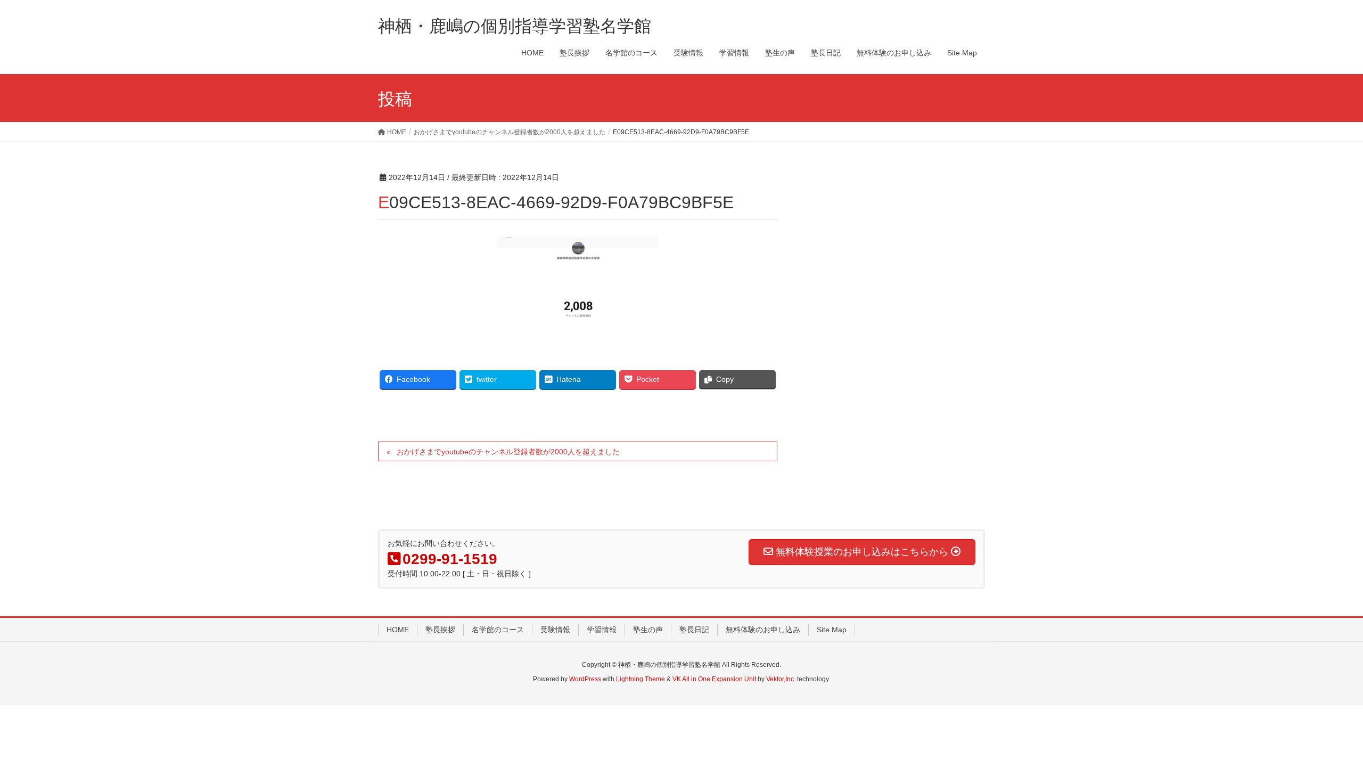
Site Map (832, 629)
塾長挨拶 (440, 629)
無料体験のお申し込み (763, 629)
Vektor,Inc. (780, 679)
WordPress (585, 679)
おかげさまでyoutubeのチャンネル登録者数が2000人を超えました (508, 451)
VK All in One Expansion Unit (714, 679)
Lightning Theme (640, 679)
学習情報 (602, 629)
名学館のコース (498, 629)
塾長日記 (694, 629)
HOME (398, 629)
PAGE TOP (1323, 734)
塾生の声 (648, 629)
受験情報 (555, 629)
